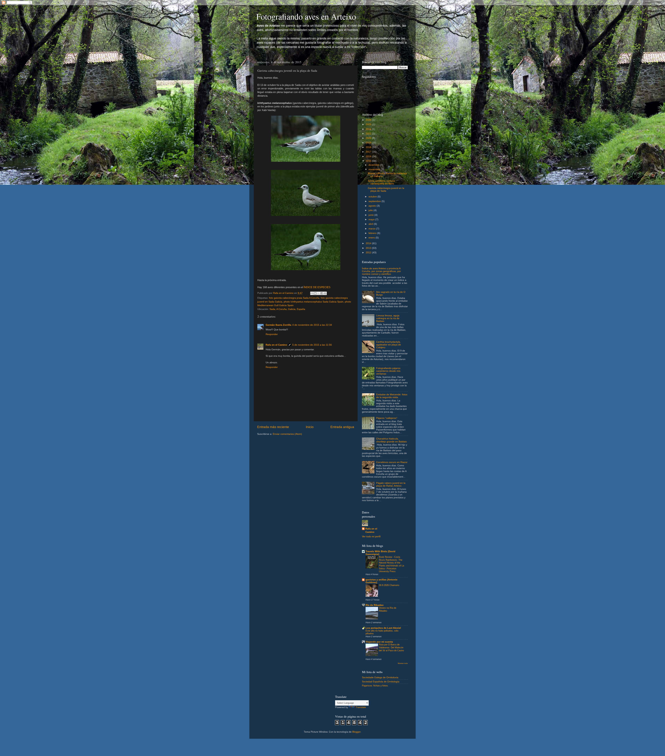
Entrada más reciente (273, 427)
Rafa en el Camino (276, 345)
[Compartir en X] (318, 293)
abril (371, 224)
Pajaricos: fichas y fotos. (375, 685)
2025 (369, 124)
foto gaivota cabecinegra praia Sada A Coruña (294, 298)
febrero (373, 233)
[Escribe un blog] (315, 293)
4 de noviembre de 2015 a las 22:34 (312, 325)
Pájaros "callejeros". (387, 418)
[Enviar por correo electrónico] (312, 293)
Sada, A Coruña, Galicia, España (287, 309)
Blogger (356, 732)
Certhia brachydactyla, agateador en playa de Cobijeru (388, 345)
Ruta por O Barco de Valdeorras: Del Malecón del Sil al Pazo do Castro (391, 647)
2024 (369, 129)
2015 (369, 161)
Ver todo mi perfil (371, 536)
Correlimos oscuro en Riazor (391, 462)
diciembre (374, 165)
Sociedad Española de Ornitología (380, 681)
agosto (373, 205)
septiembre (375, 201)
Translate (361, 707)
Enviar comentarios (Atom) (287, 434)
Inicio (310, 427)
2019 (369, 142)
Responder (272, 334)
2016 (369, 156)
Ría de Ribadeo (375, 605)
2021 (369, 133)
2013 (369, 248)
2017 (369, 151)
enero (372, 237)
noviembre (375, 169)
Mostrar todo (403, 663)
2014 (369, 243)
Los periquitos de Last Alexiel (383, 628)
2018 (369, 147)
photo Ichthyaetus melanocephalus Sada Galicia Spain (313, 301)
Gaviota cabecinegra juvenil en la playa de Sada (386, 189)
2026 (369, 120)
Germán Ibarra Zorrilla (278, 325)
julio (371, 210)
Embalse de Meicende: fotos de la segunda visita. (391, 396)
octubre (373, 196)
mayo (372, 219)
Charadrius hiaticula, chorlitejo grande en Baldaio (391, 440)
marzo (372, 228)
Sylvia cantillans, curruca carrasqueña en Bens (381, 182)
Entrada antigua (342, 427)
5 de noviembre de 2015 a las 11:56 (312, 345)
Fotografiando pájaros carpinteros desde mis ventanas (388, 371)
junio (371, 215)
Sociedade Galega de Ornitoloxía (380, 677)
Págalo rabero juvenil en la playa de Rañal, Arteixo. (390, 484)
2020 (369, 138)
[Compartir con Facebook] (321, 293)
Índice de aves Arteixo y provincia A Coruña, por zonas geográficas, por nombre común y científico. (381, 271)
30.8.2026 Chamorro (389, 585)
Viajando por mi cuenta (379, 642)
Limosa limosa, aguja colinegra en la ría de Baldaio (387, 318)
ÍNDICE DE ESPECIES (317, 287)
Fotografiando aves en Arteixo (306, 16)
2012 (369, 252)
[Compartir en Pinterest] (325, 293)
